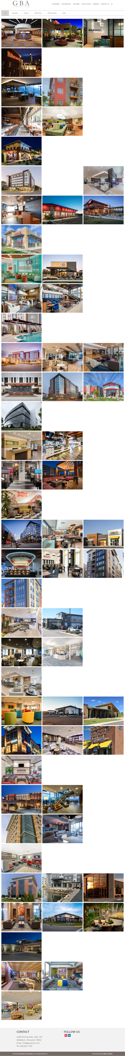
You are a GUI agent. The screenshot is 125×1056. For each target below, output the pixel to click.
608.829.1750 (26, 1046)
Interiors (26, 13)
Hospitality (15, 13)
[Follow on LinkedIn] (69, 1035)
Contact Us (105, 4)
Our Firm (76, 4)
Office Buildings (52, 13)
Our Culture (86, 4)
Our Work (55, 4)
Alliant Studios (107, 1054)
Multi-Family (38, 13)
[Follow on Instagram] (66, 1035)
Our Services (66, 4)
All (5, 13)
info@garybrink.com (31, 1043)
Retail (64, 13)
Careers (96, 4)
